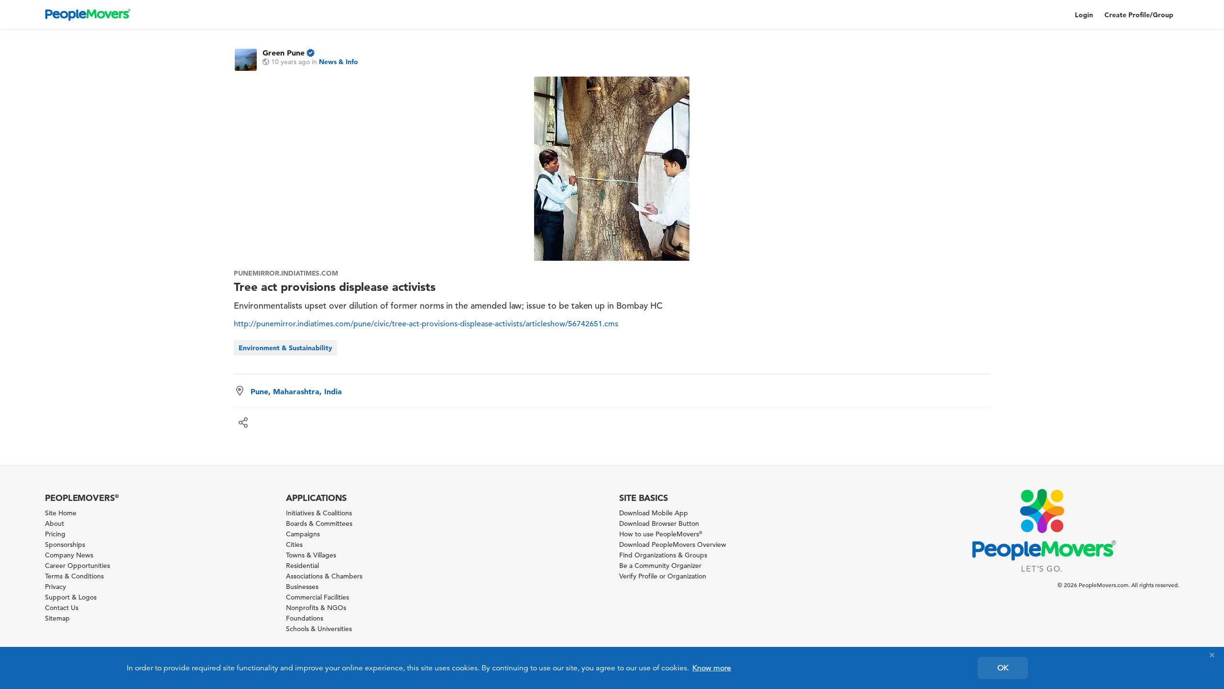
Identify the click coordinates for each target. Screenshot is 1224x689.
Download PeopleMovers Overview (672, 544)
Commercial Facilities (317, 597)
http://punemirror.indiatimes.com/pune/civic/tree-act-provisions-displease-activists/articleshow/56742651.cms (426, 324)
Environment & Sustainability (285, 348)
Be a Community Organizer (660, 565)
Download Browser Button (659, 523)
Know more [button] (711, 668)
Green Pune (283, 52)
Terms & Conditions (74, 576)
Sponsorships (65, 544)
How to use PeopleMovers (660, 534)
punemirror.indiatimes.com (286, 273)
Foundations (304, 618)
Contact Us (61, 607)
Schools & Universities (319, 628)
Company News (69, 555)
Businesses (302, 586)
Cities (294, 544)
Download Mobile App (653, 513)
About (54, 523)
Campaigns (303, 534)
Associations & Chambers (324, 576)
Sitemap (57, 618)
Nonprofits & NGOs (316, 607)
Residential (302, 565)
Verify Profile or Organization (662, 576)
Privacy (55, 586)
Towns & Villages (311, 555)
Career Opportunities (77, 565)
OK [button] (1002, 668)
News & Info (338, 61)
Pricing (55, 534)
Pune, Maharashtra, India (296, 391)
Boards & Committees (319, 523)
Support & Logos (71, 597)
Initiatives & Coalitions (319, 513)
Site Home (60, 513)
